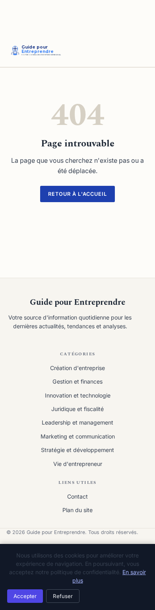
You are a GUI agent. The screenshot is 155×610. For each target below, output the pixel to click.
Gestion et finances (77, 381)
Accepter (25, 596)
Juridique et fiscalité (77, 408)
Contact (77, 496)
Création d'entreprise (77, 367)
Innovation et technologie (77, 395)
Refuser (63, 596)
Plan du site (77, 510)
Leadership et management (77, 422)
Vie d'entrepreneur (77, 463)
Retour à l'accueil (77, 194)
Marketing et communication (78, 436)
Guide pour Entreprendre (77, 302)
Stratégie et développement (77, 449)
